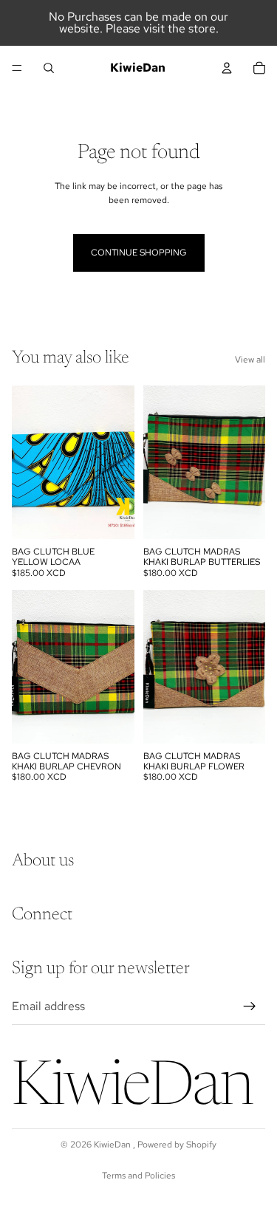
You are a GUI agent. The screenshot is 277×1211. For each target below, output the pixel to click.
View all (250, 360)
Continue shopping (139, 252)
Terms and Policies (138, 1175)
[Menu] (17, 68)
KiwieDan (113, 1144)
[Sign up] (249, 1006)
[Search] (49, 68)
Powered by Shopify (176, 1144)
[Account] (227, 68)
